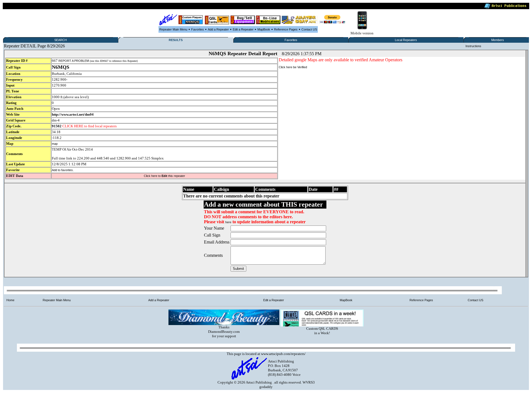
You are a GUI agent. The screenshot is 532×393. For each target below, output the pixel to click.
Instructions (473, 46)
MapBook (263, 29)
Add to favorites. (63, 170)
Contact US (309, 29)
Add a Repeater (218, 29)
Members (497, 40)
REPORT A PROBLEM (73, 60)
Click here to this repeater (164, 176)
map (55, 143)
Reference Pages (286, 29)
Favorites (197, 29)
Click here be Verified (293, 67)
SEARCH (60, 40)
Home (10, 300)
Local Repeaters (406, 40)
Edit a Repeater (243, 29)
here (228, 222)
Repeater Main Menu (173, 29)
